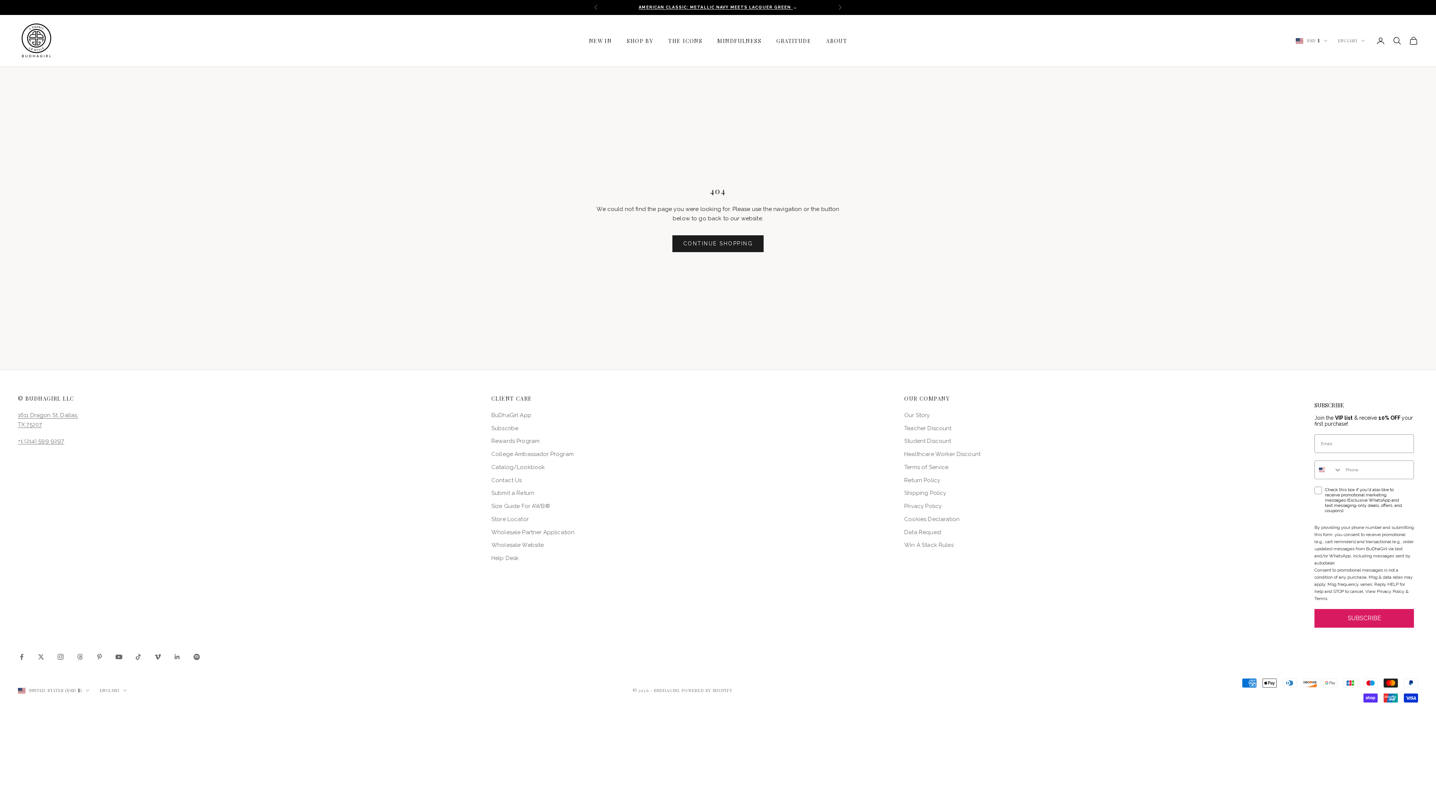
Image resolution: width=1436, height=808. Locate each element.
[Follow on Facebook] (21, 657)
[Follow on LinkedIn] (177, 657)
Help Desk (505, 558)
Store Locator (510, 519)
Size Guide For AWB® (520, 506)
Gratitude (793, 41)
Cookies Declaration (932, 519)
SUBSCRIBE (1364, 618)
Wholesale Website (517, 545)
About (836, 41)
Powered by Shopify (707, 690)
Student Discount (927, 441)
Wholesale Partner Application (532, 532)
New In (600, 41)
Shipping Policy (925, 493)
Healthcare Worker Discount (942, 454)
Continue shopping (718, 244)
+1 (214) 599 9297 (41, 441)
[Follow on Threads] (80, 657)
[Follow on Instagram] (60, 657)
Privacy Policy (923, 506)
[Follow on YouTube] (119, 657)
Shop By (640, 41)
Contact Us (506, 480)
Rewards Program (515, 441)
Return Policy (922, 480)
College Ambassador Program (532, 454)
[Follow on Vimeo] (158, 657)
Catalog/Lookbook (518, 467)
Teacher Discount (927, 428)
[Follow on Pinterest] (99, 657)
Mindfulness (739, 41)
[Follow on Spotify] (196, 657)
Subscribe (504, 428)
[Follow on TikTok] (138, 657)
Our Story (917, 415)
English (1347, 40)
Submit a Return (512, 493)
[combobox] (1328, 470)
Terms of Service (926, 467)
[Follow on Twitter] (41, 657)
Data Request (922, 532)
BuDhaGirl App (511, 415)
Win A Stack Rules (929, 545)
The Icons (685, 41)
